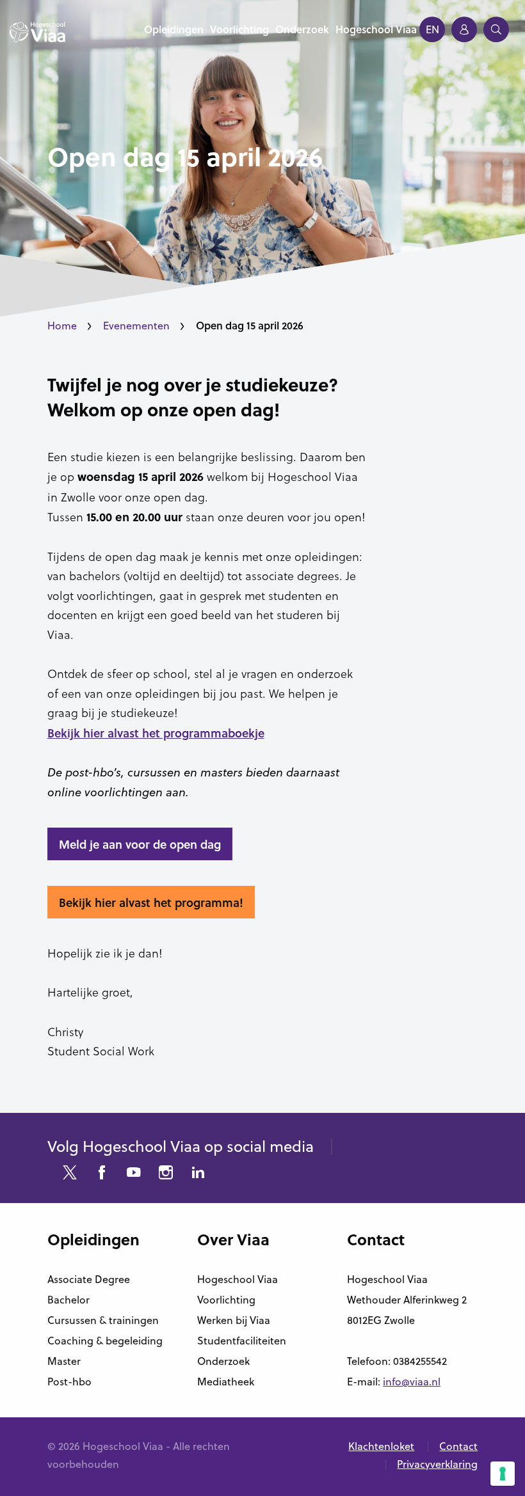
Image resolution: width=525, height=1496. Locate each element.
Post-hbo (69, 1381)
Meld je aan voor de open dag (140, 844)
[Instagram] (166, 1174)
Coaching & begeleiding (105, 1341)
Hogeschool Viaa (237, 1279)
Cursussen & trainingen (103, 1320)
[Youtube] (134, 1174)
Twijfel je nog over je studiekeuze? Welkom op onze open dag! (192, 396)
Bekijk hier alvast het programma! (151, 902)
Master (64, 1361)
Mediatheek (225, 1381)
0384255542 (420, 1361)
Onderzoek (223, 1361)
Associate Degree (88, 1279)
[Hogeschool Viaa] (37, 38)
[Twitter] (70, 1174)
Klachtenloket (381, 1446)
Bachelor (68, 1300)
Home (62, 326)
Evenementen (136, 326)
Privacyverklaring (437, 1464)
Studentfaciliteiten (241, 1341)
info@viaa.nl (411, 1381)
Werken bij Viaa (233, 1320)
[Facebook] (102, 1174)
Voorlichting (226, 1300)
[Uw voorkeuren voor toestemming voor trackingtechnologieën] (502, 1473)
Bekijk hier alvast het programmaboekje (155, 733)
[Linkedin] (198, 1174)
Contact (458, 1446)
